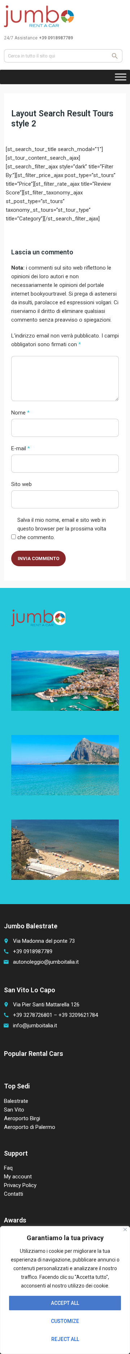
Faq (8, 1168)
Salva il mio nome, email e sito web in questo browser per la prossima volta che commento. (61, 529)
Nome (20, 412)
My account (18, 1176)
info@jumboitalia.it (35, 1025)
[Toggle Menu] (120, 76)
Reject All (65, 1339)
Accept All (65, 1303)
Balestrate (16, 1101)
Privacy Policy (20, 1185)
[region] (65, 1290)
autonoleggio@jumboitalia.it (46, 962)
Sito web (21, 484)
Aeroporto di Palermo (29, 1127)
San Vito (14, 1109)
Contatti (13, 1194)
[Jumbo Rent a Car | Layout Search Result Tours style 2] (39, 16)
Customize (65, 1321)
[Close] (125, 1229)
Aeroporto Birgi (22, 1118)
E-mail (20, 448)
